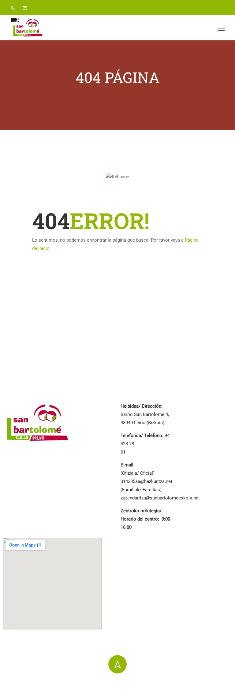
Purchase (222, 684)
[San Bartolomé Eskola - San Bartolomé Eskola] (27, 28)
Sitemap (195, 684)
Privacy (149, 684)
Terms (172, 684)
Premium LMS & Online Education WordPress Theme (56, 685)
